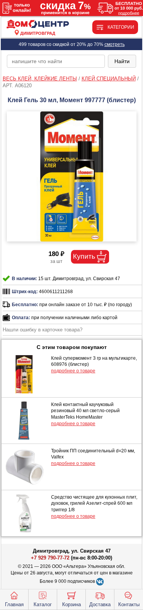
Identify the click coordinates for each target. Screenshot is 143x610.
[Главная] (38, 24)
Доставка (100, 604)
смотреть (114, 44)
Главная (14, 604)
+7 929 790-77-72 (50, 558)
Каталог (43, 604)
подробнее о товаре (73, 371)
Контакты (129, 604)
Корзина (71, 604)
